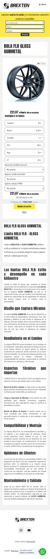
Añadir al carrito (24, 206)
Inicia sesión (31, 541)
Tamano (10, 123)
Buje (8, 152)
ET (8, 160)
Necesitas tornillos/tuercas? (16, 165)
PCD (8, 145)
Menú (44, 4)
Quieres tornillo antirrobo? (15, 174)
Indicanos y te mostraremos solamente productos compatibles (25, 17)
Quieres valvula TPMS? (14, 183)
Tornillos (10, 138)
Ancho (9, 130)
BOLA (24, 212)
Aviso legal (15, 550)
